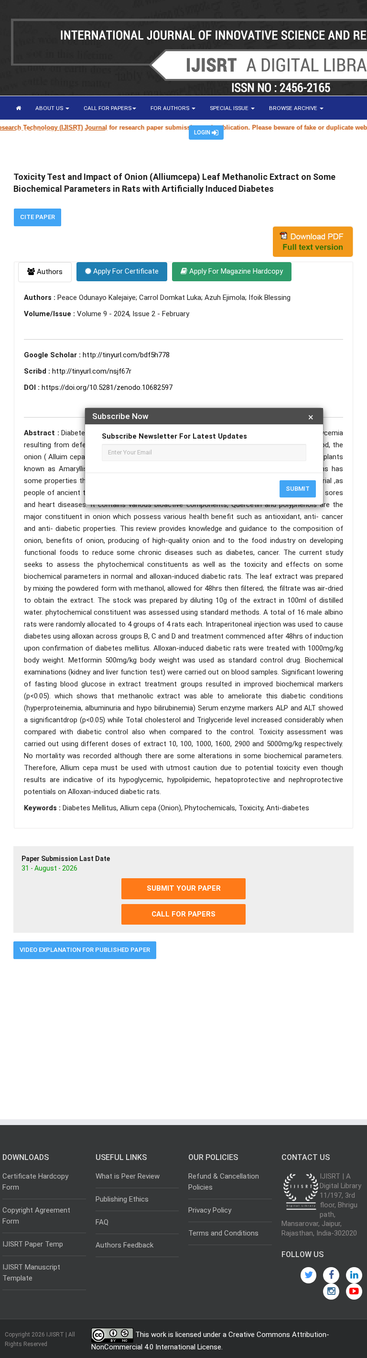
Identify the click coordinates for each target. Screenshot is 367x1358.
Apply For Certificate (125, 271)
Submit (298, 488)
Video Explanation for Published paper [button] (85, 949)
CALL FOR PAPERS (107, 108)
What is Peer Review (128, 1176)
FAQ (102, 1222)
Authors (49, 271)
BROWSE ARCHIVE (294, 108)
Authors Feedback (124, 1245)
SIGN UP (163, 132)
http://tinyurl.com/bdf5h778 (126, 355)
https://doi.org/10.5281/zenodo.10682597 (107, 387)
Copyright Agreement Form (36, 1216)
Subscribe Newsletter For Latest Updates (174, 436)
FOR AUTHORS (171, 108)
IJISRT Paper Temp (32, 1244)
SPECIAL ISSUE (230, 108)
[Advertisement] (183, 1036)
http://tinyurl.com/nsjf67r (91, 371)
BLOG (82, 132)
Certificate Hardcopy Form (35, 1182)
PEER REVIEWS (36, 132)
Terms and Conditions (223, 1233)
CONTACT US (121, 132)
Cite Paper (37, 217)
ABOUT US (50, 108)
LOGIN (203, 132)
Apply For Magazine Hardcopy (235, 271)
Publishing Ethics (122, 1199)
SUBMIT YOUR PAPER (184, 888)
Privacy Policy (209, 1210)
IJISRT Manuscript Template (31, 1272)
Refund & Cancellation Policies (223, 1182)
